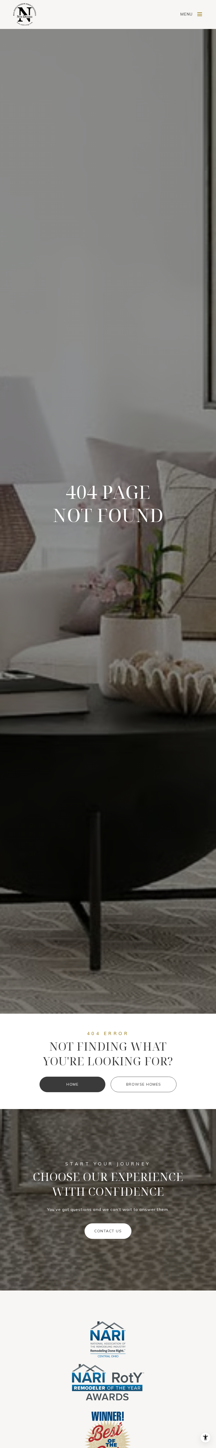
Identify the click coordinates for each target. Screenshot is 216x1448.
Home (72, 1084)
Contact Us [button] (108, 1231)
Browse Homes (143, 1084)
